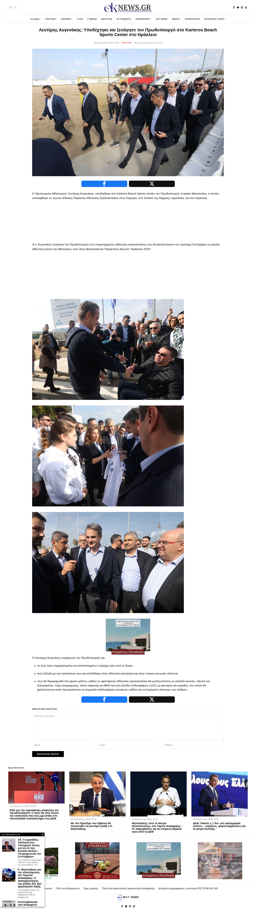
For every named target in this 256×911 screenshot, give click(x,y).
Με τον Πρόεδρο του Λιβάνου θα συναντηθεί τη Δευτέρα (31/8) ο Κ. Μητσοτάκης (92, 826)
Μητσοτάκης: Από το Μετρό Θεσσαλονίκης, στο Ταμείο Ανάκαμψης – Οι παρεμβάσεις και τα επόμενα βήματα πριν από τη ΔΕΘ (157, 827)
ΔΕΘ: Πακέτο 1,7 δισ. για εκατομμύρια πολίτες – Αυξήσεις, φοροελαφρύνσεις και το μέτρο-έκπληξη (219, 826)
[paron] (220, 860)
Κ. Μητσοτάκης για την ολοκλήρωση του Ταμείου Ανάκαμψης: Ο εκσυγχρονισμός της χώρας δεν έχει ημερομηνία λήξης (30, 878)
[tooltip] (234, 7)
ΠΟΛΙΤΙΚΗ (127, 43)
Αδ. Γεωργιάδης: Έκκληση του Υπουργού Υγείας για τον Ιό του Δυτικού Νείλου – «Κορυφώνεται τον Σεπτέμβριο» (29, 848)
